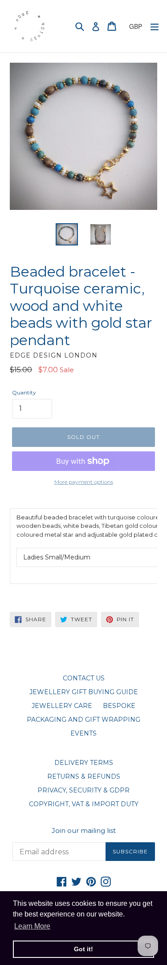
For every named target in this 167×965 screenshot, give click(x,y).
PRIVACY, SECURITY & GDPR (83, 790)
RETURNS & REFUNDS (83, 776)
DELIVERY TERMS (83, 763)
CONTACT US (84, 678)
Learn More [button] (32, 926)
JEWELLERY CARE (62, 706)
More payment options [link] (83, 481)
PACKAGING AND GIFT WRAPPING (83, 720)
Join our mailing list (84, 831)
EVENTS (83, 733)
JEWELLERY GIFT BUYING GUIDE (83, 692)
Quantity (24, 392)
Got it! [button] (83, 949)
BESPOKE (119, 706)
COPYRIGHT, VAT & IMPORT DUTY (83, 804)
